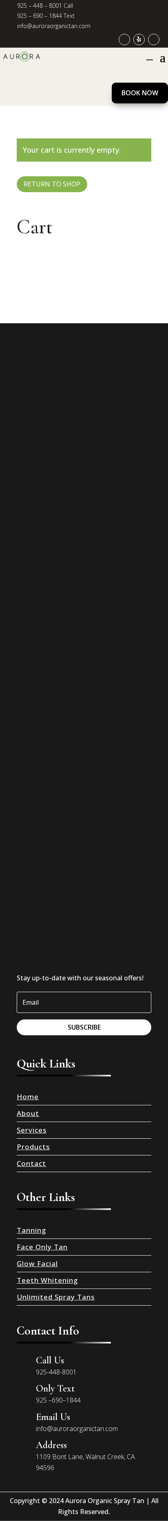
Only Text (55, 1388)
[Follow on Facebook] (124, 39)
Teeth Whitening (47, 1280)
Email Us (53, 1417)
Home (28, 1096)
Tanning (31, 1230)
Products (33, 1146)
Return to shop (52, 184)
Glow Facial (37, 1263)
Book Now (140, 92)
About (28, 1113)
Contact (31, 1163)
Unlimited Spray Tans (56, 1297)
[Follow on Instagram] (153, 39)
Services (31, 1130)
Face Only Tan (42, 1246)
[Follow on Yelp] (139, 39)
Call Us (50, 1360)
